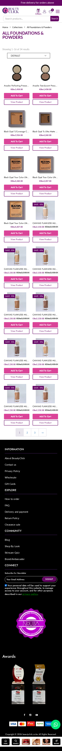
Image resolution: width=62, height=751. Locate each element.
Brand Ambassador (14, 559)
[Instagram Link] (31, 713)
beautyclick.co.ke (30, 734)
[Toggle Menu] (57, 11)
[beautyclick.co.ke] (10, 10)
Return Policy (12, 518)
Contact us (10, 464)
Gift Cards (10, 483)
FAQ (7, 505)
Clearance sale (12, 524)
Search (54, 18)
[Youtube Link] (37, 713)
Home (5, 27)
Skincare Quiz (12, 552)
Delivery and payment (16, 511)
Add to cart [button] (17, 95)
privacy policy (30, 594)
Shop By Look (12, 546)
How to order (12, 498)
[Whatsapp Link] (55, 724)
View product (17, 102)
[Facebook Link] (25, 713)
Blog (7, 539)
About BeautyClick (15, 458)
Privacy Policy (12, 470)
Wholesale (10, 477)
